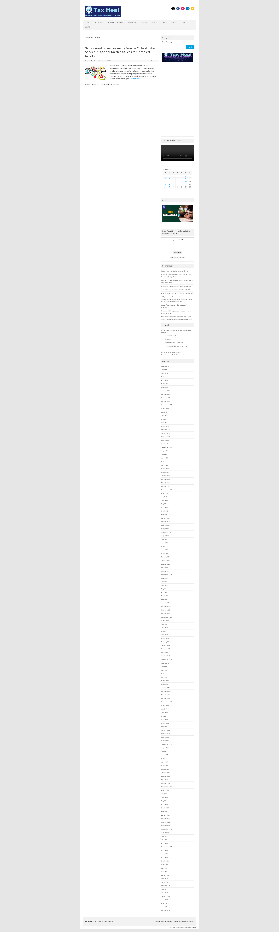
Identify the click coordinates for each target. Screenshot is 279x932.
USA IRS (87, 27)
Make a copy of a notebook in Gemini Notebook (176, 286)
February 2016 (165, 811)
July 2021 (164, 581)
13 (177, 181)
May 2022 (164, 546)
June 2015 (164, 839)
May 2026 (164, 376)
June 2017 (164, 755)
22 (186, 184)
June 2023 (164, 500)
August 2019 (165, 663)
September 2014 (166, 847)
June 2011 (164, 868)
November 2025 (166, 398)
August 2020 (165, 620)
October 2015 (165, 825)
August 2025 (165, 408)
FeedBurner (181, 257)
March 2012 (165, 861)
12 (173, 181)
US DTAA (116, 84)
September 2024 (166, 447)
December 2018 (166, 691)
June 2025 (164, 415)
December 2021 (166, 564)
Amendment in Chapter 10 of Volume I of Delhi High (177, 293)
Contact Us (164, 332)
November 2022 (166, 525)
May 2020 (164, 631)
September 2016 (166, 787)
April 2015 (164, 843)
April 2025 (164, 422)
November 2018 (166, 695)
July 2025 (164, 412)
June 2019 (164, 670)
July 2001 (164, 889)
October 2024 (165, 444)
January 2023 (165, 518)
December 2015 (166, 818)
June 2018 (164, 712)
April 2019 (164, 677)
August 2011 (165, 864)
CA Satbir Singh (92, 61)
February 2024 (165, 472)
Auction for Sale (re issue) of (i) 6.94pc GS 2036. (176, 290)
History (174, 22)
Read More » (135, 79)
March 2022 (165, 553)
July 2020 (164, 624)
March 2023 (165, 511)
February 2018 (165, 726)
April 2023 (164, 507)
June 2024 (164, 458)
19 (173, 184)
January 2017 (165, 772)
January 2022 (165, 560)
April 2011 (164, 871)
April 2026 (164, 380)
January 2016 (165, 815)
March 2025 (165, 426)
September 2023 (166, 490)
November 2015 (166, 822)
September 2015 (166, 829)
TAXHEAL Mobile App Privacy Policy (176, 346)
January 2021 (165, 603)
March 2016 (165, 808)
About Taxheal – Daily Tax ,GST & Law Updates (176, 330)
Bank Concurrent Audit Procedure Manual (174, 355)
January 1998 (165, 896)
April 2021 (164, 592)
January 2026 (165, 391)
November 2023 (166, 482)
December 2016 (166, 776)
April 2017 (164, 762)
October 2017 (165, 740)
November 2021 (166, 567)
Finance (155, 22)
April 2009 (164, 878)
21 (181, 184)
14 (181, 181)
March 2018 (165, 723)
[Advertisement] (177, 98)
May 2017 (164, 758)
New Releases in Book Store (174, 342)
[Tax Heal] (103, 16)
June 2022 (164, 543)
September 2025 (166, 405)
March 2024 (165, 468)
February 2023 (165, 514)
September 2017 (166, 744)
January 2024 (165, 475)
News (183, 22)
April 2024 (164, 465)
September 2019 (166, 659)
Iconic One (172, 927)
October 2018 (165, 698)
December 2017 (166, 733)
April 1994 (164, 900)
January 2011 (165, 875)
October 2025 (165, 401)
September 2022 (166, 532)
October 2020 (165, 613)
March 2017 (165, 765)
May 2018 (164, 716)
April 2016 (164, 804)
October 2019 (165, 656)
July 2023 (164, 497)
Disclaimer (168, 339)
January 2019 (165, 688)
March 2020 (165, 638)
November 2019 (166, 652)
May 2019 (164, 673)
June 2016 (164, 797)
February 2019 (165, 684)
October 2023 (165, 486)
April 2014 (164, 850)
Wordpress (192, 927)
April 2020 (164, 634)
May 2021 (164, 589)
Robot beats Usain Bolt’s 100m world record (175, 271)
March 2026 (165, 383)
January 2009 (165, 882)
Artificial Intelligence (116, 22)
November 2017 (166, 737)
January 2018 (165, 730)
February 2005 (165, 885)
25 (169, 187)
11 (169, 181)
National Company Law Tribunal (171, 352)
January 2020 (165, 645)
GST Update (99, 22)
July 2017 (164, 751)
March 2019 (165, 680)
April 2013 (164, 857)
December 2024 (166, 437)
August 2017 (165, 748)
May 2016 (164, 801)
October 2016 (165, 783)
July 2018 (164, 709)
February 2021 (165, 599)
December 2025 (166, 394)
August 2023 (165, 493)
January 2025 (165, 433)
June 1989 (164, 907)
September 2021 (166, 574)
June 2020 (164, 627)
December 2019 (166, 649)
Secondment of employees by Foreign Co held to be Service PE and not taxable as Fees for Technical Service (120, 52)
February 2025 (165, 429)
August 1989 (165, 903)
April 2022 (164, 550)
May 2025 (164, 419)
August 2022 (165, 536)
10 (165, 181)
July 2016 (164, 793)
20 (177, 184)
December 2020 (166, 606)
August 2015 (165, 832)
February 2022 (165, 557)
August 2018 (165, 705)
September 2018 (166, 702)
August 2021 (165, 578)
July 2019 (164, 666)
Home (87, 22)
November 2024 (166, 440)
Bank (165, 22)
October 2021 (165, 571)
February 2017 (165, 769)
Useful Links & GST (171, 335)
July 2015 (164, 836)
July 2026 (164, 369)
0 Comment (153, 61)
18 (169, 184)
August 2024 (165, 451)
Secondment (108, 84)
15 (186, 181)
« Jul (164, 193)
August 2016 (165, 790)
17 (165, 184)
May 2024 (164, 461)
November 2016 (166, 779)
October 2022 (165, 528)
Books (144, 22)
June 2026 (164, 373)
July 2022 (164, 539)
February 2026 (165, 387)
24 (165, 187)
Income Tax (132, 22)
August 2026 (165, 366)
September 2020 (166, 617)
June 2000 (164, 892)
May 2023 (164, 504)
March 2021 (165, 596)
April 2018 (164, 719)
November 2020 (166, 610)
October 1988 (165, 910)
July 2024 (164, 454)
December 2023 (166, 479)
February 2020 (165, 642)
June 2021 (164, 585)
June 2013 (164, 854)
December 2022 (166, 521)
